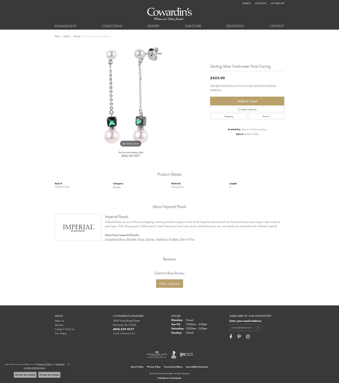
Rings (141, 239)
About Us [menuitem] (59, 321)
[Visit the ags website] (157, 354)
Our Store (193, 26)
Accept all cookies (49, 374)
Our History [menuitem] (61, 333)
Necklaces (161, 239)
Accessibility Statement (197, 366)
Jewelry (153, 26)
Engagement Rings (115, 239)
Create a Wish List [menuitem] (64, 329)
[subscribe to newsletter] (257, 327)
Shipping (228, 116)
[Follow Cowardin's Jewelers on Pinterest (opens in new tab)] (239, 337)
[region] (131, 95)
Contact (277, 26)
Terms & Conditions (173, 366)
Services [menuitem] (59, 325)
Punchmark (175, 378)
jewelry (66, 36)
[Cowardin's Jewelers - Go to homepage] (169, 14)
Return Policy (137, 366)
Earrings (76, 36)
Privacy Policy (153, 366)
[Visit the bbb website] (173, 354)
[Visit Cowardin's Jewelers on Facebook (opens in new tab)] (231, 337)
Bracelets (132, 239)
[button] (246, 3)
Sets (182, 239)
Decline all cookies (25, 374)
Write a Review (169, 283)
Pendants (174, 239)
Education (235, 26)
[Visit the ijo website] (186, 354)
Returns (266, 116)
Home (57, 36)
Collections (112, 26)
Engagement (65, 26)
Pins (192, 239)
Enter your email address (245, 321)
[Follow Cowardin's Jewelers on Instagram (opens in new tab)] (247, 337)
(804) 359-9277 (130, 156)
